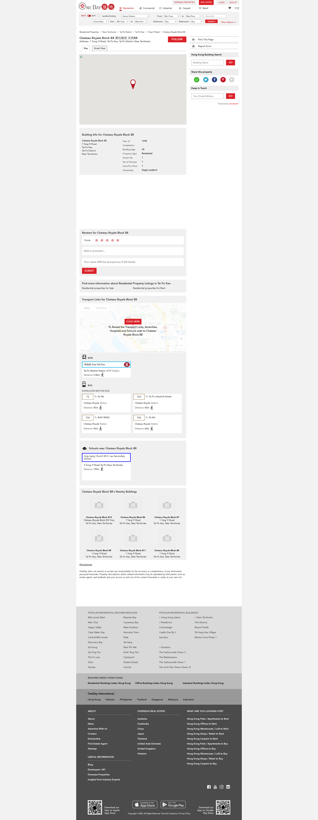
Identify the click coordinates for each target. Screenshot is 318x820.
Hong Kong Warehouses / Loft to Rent (207, 728)
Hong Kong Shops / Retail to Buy (205, 758)
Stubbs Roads (130, 662)
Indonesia (188, 699)
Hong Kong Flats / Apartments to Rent (208, 718)
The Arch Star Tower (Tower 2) (175, 667)
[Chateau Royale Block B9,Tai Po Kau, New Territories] (99, 538)
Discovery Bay (95, 642)
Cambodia (143, 723)
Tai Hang (127, 642)
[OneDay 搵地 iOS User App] (145, 804)
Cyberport (128, 657)
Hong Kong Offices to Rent (202, 723)
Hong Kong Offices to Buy (201, 748)
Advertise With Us (97, 728)
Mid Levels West (96, 617)
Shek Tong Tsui (131, 652)
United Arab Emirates (149, 743)
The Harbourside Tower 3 (172, 652)
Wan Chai (93, 622)
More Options (227, 22)
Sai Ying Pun (94, 652)
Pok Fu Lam (94, 657)
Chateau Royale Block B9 (99, 550)
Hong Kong (94, 699)
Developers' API (96, 769)
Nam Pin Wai (129, 647)
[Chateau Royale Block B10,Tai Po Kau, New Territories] (99, 505)
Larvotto (163, 637)
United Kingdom (146, 748)
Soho (90, 662)
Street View (99, 48)
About (91, 718)
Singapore (157, 699)
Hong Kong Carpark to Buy (202, 763)
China (140, 728)
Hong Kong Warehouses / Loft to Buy (207, 753)
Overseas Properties (184, 2)
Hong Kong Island (169, 617)
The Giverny (201, 622)
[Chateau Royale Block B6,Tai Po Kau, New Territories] (133, 505)
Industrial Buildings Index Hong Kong (203, 683)
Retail (205, 8)
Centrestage (165, 627)
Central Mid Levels (97, 637)
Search (211, 21)
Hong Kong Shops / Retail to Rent (205, 733)
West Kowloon (130, 627)
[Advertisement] (133, 201)
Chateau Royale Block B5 (167, 550)
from (112, 21)
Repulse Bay (129, 617)
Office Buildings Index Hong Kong (154, 683)
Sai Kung (92, 647)
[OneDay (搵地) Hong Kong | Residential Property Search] (96, 5)
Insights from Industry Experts (104, 779)
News (91, 723)
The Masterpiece (168, 657)
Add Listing (206, 2)
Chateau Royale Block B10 (99, 517)
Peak (125, 637)
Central (127, 667)
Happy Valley (95, 627)
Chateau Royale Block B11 (133, 550)
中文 (237, 8)
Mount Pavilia (202, 627)
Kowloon (164, 647)
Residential (128, 8)
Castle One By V (167, 632)
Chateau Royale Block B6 (133, 517)
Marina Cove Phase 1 (206, 637)
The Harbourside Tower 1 (172, 662)
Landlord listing (109, 16)
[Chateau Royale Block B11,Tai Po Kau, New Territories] (133, 538)
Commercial (149, 8)
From (159, 16)
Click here (133, 321)
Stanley (92, 667)
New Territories (204, 617)
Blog (90, 764)
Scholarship (94, 738)
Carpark (187, 8)
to (183, 16)
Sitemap (92, 748)
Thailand (142, 699)
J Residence (165, 622)
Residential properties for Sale (98, 288)
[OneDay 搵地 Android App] (173, 804)
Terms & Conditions (169, 813)
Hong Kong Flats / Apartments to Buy (207, 743)
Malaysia (173, 699)
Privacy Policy (184, 813)
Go (231, 62)
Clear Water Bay (96, 632)
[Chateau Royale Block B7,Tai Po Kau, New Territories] (167, 505)
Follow (177, 39)
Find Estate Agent (97, 743)
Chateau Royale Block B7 (167, 517)
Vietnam (110, 699)
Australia (142, 718)
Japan (140, 733)
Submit (89, 271)
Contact (92, 733)
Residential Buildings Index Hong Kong (109, 683)
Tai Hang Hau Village (205, 632)
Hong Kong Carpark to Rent (202, 738)
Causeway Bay (130, 622)
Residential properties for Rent (149, 288)
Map (86, 48)
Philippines (126, 699)
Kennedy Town (131, 632)
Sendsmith (233, 103)
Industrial (167, 8)
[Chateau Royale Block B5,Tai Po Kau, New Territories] (167, 538)
